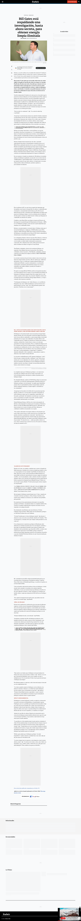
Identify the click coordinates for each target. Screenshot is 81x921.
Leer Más (63, 918)
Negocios (31, 15)
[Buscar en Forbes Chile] (78, 1)
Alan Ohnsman (23, 38)
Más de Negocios (15, 804)
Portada (26, 15)
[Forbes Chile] (35, 2)
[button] (79, 907)
